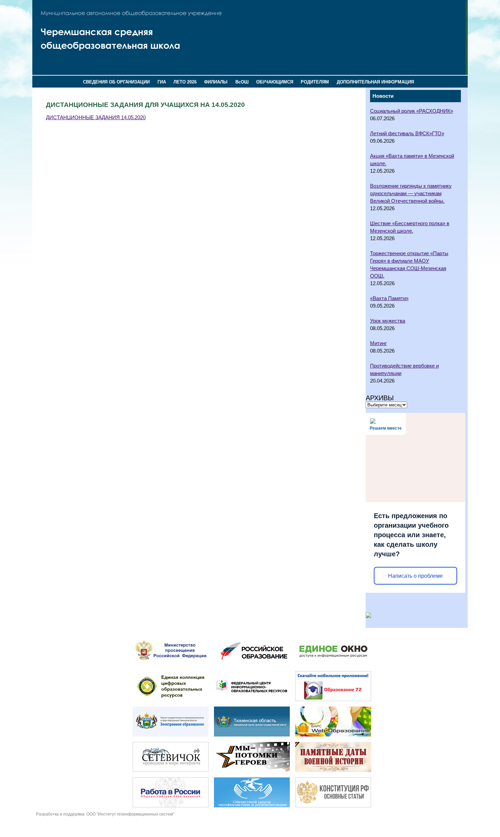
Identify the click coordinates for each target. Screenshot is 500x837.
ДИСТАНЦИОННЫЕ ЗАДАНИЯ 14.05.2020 (96, 117)
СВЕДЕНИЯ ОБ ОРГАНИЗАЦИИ (116, 81)
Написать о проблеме (415, 576)
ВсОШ (242, 81)
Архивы (380, 398)
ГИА (161, 81)
